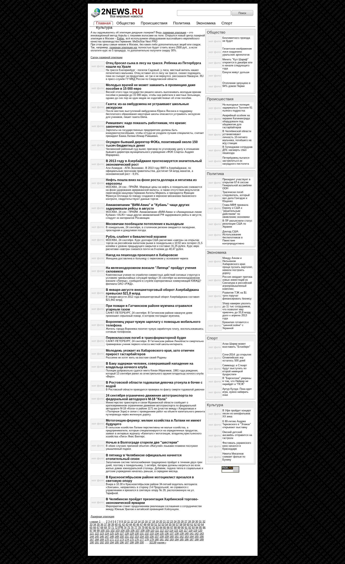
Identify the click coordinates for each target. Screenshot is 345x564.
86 (168, 527)
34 (94, 524)
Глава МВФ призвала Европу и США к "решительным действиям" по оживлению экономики (236, 210)
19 (157, 521)
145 (97, 536)
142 (196, 533)
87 (171, 527)
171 (112, 539)
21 (164, 521)
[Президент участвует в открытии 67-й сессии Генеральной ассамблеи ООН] (215, 186)
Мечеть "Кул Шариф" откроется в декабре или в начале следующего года (237, 64)
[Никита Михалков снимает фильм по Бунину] (215, 461)
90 (182, 527)
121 (92, 533)
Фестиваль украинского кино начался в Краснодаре (236, 445)
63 (198, 524)
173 (122, 539)
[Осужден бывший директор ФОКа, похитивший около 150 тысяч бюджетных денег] (98, 149)
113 (167, 530)
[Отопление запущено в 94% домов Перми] (215, 90)
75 (128, 527)
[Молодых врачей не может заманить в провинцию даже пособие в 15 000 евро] (98, 92)
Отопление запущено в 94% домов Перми (236, 85)
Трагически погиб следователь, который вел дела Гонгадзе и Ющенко (236, 197)
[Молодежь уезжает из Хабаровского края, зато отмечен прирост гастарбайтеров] (98, 357)
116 (181, 530)
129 (132, 533)
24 (175, 521)
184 (176, 539)
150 (122, 536)
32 (203, 521)
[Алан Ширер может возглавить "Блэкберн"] (215, 351)
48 (145, 524)
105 (127, 530)
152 (132, 536)
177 (142, 539)
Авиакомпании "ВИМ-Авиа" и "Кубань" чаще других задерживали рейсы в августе (147, 206)
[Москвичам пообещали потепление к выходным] (98, 231)
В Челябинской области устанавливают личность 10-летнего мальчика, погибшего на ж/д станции (236, 137)
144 (92, 536)
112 (162, 530)
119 (195, 530)
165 (196, 536)
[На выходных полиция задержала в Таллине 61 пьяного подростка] (215, 112)
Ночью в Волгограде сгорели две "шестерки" (142, 442)
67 (98, 527)
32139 (152, 542)
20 (160, 521)
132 (147, 533)
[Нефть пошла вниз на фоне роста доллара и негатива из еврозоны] (98, 187)
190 (92, 542)
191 (97, 542)
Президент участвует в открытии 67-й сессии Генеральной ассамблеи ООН (237, 184)
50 (152, 524)
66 (94, 527)
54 (166, 524)
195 (117, 542)
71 (112, 527)
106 (132, 530)
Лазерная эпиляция (102, 516)
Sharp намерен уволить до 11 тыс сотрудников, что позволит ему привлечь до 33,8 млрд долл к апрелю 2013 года (236, 311)
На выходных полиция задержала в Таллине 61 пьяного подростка (237, 107)
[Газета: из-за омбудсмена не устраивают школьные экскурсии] (98, 111)
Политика (181, 23)
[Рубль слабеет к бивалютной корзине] (98, 244)
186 (186, 539)
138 (176, 533)
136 (167, 533)
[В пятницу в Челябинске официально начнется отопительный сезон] (98, 462)
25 (178, 521)
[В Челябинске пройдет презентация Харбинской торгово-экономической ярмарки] (98, 506)
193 (107, 542)
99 (98, 530)
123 (102, 533)
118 (190, 530)
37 (105, 524)
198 (132, 542)
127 (122, 533)
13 (135, 521)
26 (182, 521)
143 (201, 533)
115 (176, 530)
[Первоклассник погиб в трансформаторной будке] (98, 345)
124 (107, 533)
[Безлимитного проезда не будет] (215, 45)
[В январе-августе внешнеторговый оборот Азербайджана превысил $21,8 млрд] (98, 297)
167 (92, 539)
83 (157, 527)
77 (135, 527)
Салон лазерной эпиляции (106, 57)
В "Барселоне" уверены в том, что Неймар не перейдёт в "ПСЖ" (236, 381)
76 (132, 527)
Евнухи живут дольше (235, 72)
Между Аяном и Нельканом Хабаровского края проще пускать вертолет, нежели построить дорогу (237, 266)
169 (102, 539)
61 (191, 524)
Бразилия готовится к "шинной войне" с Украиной (235, 325)
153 (137, 536)
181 (162, 539)
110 (152, 530)
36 (101, 524)
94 (196, 527)
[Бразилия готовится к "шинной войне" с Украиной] (215, 329)
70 (109, 527)
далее (161, 542)
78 (139, 527)
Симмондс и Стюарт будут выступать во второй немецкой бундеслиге (234, 370)
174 (127, 539)
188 (196, 539)
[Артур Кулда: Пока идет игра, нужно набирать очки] (215, 396)
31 (200, 521)
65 (91, 527)
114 (171, 530)
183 (172, 539)
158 (162, 536)
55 (170, 524)
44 (130, 524)
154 (142, 536)
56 (173, 524)
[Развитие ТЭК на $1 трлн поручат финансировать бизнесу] (215, 300)
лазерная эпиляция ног (123, 47)
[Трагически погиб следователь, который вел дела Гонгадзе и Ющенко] (215, 199)
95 (200, 527)
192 (102, 542)
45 (134, 524)
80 (146, 527)
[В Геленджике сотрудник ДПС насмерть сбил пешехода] (215, 154)
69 (105, 527)
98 (94, 530)
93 (193, 527)
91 (186, 527)
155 (147, 536)
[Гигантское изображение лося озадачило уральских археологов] (215, 56)
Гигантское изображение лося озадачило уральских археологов (237, 51)
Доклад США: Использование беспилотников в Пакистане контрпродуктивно (233, 237)
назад (94, 521)
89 (178, 527)
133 (152, 533)
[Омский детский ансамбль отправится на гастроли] (215, 439)
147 (107, 536)
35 (98, 524)
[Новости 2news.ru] (117, 18)
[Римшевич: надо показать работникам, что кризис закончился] (98, 130)
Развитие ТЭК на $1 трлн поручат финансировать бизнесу (237, 295)
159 (167, 536)
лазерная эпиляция (174, 32)
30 (196, 521)
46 (137, 524)
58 (180, 524)
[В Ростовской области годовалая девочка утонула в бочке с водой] (98, 389)
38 (109, 524)
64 (202, 524)
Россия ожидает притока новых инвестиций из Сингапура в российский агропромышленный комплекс (237, 282)
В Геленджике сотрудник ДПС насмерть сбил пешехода (237, 149)
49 (148, 524)
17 (150, 521)
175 (132, 539)
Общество (125, 23)
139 (181, 533)
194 (112, 542)
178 (147, 539)
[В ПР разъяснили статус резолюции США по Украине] (215, 228)
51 (155, 524)
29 (193, 521)
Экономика (206, 23)
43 (127, 524)
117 (186, 530)
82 (153, 527)
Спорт (226, 23)
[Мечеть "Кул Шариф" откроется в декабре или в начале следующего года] (215, 67)
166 (201, 536)
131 (142, 533)
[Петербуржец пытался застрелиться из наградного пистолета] (215, 165)
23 (171, 521)
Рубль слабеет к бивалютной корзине (136, 236)
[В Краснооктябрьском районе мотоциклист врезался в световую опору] (98, 484)
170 (107, 539)
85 (164, 527)
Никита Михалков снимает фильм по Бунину (233, 456)
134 (157, 533)
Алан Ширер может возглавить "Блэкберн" (236, 345)
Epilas (120, 38)
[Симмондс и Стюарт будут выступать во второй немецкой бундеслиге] (215, 372)
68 (101, 527)
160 (172, 536)
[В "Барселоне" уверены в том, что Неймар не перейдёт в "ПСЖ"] (215, 385)
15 (142, 521)
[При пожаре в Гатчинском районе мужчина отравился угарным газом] (98, 313)
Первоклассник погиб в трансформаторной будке (146, 337)
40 (116, 524)
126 (117, 533)
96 (204, 527)
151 (127, 536)
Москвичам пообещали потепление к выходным (145, 224)
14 (139, 521)
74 (125, 527)
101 (107, 530)
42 (123, 524)
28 (189, 521)
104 (122, 530)
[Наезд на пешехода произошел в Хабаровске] (98, 262)
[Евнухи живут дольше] (215, 79)
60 (188, 524)
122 (97, 533)
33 (91, 524)
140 (186, 533)
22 (168, 521)
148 (112, 536)
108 (142, 530)
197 (127, 542)
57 (177, 524)
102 (112, 530)
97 (91, 530)
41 (119, 524)
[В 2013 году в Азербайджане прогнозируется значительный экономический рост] (98, 168)
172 (117, 539)
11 (128, 521)
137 (172, 533)
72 (116, 527)
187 (191, 539)
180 (157, 539)
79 (143, 527)
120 (200, 530)
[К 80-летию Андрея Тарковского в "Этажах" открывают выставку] (215, 428)
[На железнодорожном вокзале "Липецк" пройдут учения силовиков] (98, 275)
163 (186, 536)
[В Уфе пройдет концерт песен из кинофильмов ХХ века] (215, 418)
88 (175, 527)
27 (185, 521)
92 (189, 527)
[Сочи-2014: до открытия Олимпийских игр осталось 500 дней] (215, 362)
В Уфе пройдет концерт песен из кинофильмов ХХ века (236, 413)
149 (117, 536)
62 (195, 524)
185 (181, 539)
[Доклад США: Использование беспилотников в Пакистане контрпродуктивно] (215, 239)
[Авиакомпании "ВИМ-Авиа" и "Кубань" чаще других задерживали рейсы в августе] (98, 212)
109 (147, 530)
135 (162, 533)
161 (176, 536)
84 (161, 527)
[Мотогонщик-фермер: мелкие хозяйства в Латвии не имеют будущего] (98, 427)
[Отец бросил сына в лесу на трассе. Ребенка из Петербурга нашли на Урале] (98, 70)
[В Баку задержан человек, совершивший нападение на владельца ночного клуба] (98, 370)
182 (167, 539)
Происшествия (154, 23)
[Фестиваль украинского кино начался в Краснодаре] (215, 450)
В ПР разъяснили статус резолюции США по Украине (237, 223)
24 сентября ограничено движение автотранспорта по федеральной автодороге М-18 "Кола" (149, 397)
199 (137, 542)
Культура (104, 27)
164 (191, 536)
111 (157, 530)
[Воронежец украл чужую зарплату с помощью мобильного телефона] (98, 329)
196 (122, 542)
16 (146, 521)
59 (184, 524)
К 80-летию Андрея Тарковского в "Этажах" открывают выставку (236, 424)
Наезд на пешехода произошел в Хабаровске (142, 255)
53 (163, 524)
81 (150, 527)
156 (152, 536)
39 (112, 524)
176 (137, 539)
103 (117, 530)
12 (132, 521)
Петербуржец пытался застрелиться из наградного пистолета (235, 160)
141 (191, 533)
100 (102, 530)
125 (112, 533)
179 (152, 539)
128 (127, 533)
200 (142, 542)
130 (137, 533)
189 (201, 539)
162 (181, 536)
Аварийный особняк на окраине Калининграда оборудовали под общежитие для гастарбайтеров (236, 121)
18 (153, 521)
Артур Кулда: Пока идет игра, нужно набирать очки (237, 391)
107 (137, 530)
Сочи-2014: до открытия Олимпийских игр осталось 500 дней (236, 357)
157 (157, 536)
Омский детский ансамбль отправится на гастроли (237, 435)
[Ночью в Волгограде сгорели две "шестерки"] (98, 449)
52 (159, 524)
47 (141, 524)
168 (97, 539)
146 (102, 536)
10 (125, 521)
